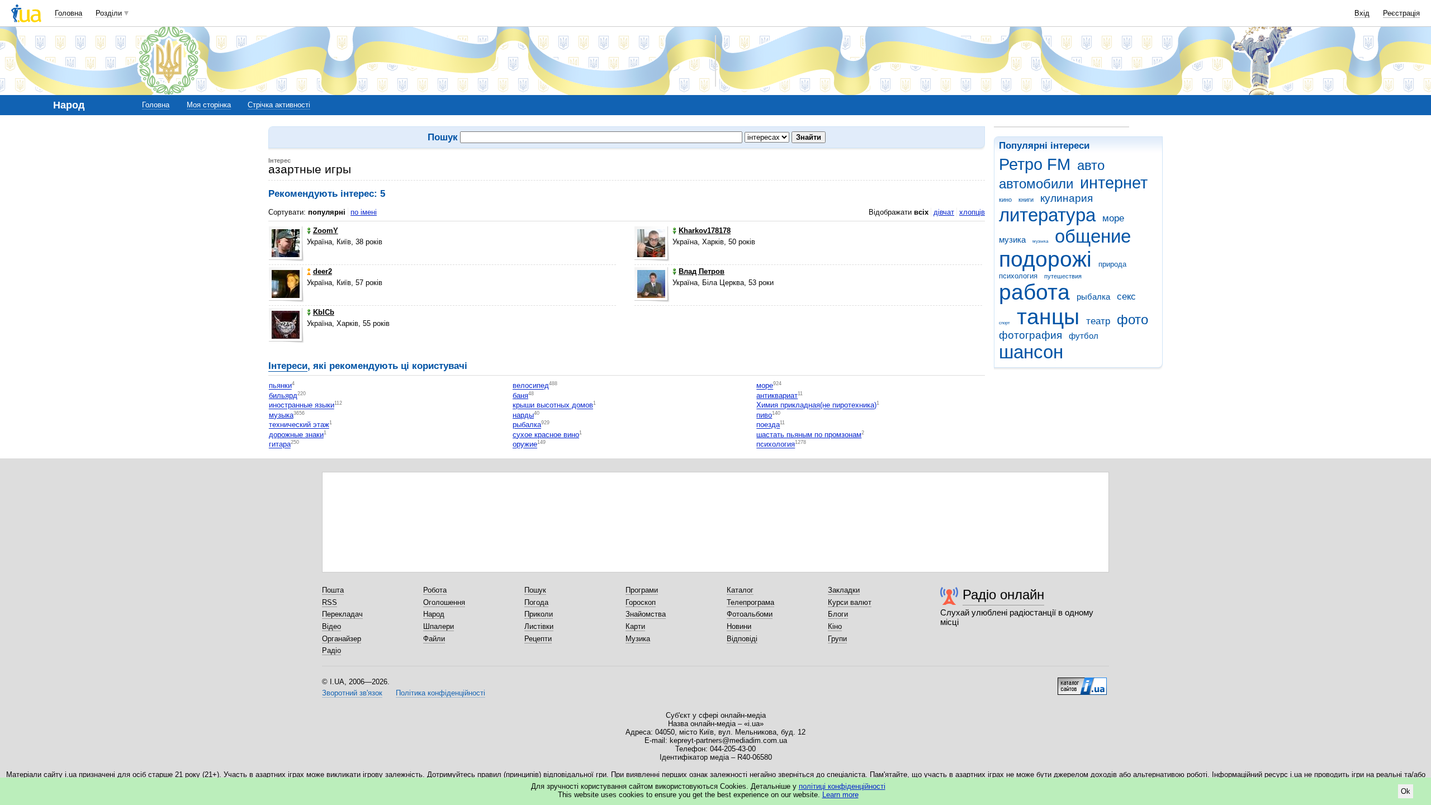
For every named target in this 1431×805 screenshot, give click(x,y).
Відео (331, 626)
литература (1047, 215)
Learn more (840, 794)
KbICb (323, 312)
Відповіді (742, 638)
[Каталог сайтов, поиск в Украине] (1082, 682)
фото (1132, 319)
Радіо (331, 650)
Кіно (835, 626)
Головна (68, 13)
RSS (329, 602)
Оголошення (444, 602)
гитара (280, 445)
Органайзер (341, 638)
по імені (363, 212)
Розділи (109, 13)
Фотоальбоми (750, 614)
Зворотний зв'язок (352, 693)
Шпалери (438, 626)
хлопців (972, 212)
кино (1005, 199)
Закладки (844, 590)
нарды (523, 415)
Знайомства (646, 614)
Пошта (333, 590)
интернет (1114, 183)
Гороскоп (641, 602)
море (1113, 218)
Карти (635, 626)
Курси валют (849, 602)
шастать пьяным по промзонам (808, 434)
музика (1012, 239)
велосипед (531, 386)
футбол (1083, 335)
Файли (434, 638)
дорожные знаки (296, 434)
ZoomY (325, 230)
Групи (837, 638)
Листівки (538, 626)
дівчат (944, 212)
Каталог (740, 590)
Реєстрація (1401, 13)
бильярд (283, 395)
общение (1093, 236)
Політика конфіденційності (440, 693)
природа (1112, 264)
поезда (768, 425)
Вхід (1362, 13)
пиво (764, 415)
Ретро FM (1034, 164)
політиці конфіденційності (842, 786)
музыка (1040, 241)
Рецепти (538, 638)
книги (1026, 199)
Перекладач (342, 614)
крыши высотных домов (553, 405)
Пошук (535, 590)
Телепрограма (750, 602)
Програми (642, 590)
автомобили (1036, 184)
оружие (525, 445)
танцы (1048, 317)
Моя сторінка (209, 105)
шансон (1031, 352)
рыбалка (1093, 296)
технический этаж (299, 425)
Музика (638, 638)
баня (520, 395)
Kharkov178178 (705, 230)
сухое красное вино (546, 434)
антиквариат (777, 395)
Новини (739, 626)
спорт (1004, 322)
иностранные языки (301, 405)
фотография (1030, 335)
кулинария (1066, 198)
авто (1091, 165)
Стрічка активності (279, 105)
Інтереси (287, 366)
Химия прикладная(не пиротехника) (816, 405)
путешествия (1063, 276)
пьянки (280, 386)
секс (1126, 296)
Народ (433, 614)
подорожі (1045, 259)
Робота (435, 590)
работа (1034, 292)
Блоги (838, 614)
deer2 (322, 271)
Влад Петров (701, 271)
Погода (536, 602)
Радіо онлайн (1003, 594)
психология (1018, 276)
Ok (1405, 791)
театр (1098, 321)
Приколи (538, 614)
